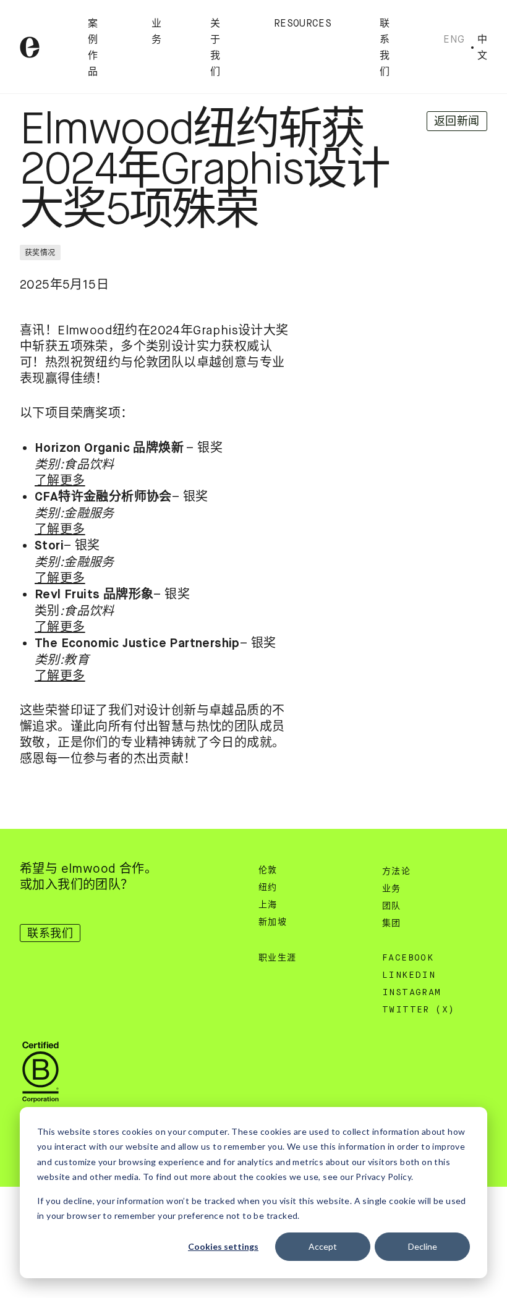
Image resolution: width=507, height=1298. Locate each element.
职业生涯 (277, 958)
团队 (391, 906)
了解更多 (60, 480)
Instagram (411, 992)
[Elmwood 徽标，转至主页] (30, 47)
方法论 (396, 871)
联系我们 (50, 933)
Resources (302, 24)
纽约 (268, 887)
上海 (268, 905)
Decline (422, 1246)
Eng (453, 39)
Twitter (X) (418, 1010)
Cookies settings (223, 1246)
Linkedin (408, 975)
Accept (323, 1246)
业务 (391, 888)
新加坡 (272, 922)
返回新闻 (457, 121)
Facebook (407, 958)
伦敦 (268, 870)
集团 (391, 923)
